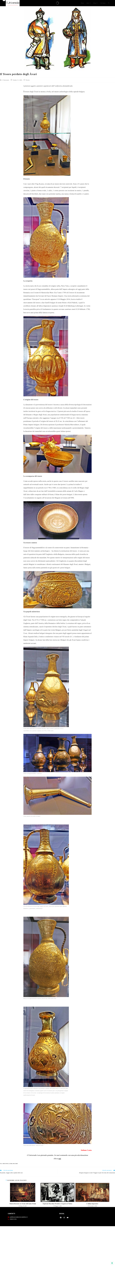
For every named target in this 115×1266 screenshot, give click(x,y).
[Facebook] (60, 1217)
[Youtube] (67, 1217)
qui (59, 1159)
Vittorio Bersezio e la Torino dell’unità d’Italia (22, 1203)
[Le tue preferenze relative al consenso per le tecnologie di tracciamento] (112, 1263)
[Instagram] (64, 1217)
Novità (28, 80)
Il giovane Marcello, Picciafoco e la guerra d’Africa (57, 1203)
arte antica (6, 1163)
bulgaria (15, 1163)
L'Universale (5, 80)
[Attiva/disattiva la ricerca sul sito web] (109, 3)
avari (10, 1163)
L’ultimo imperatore (92, 1203)
